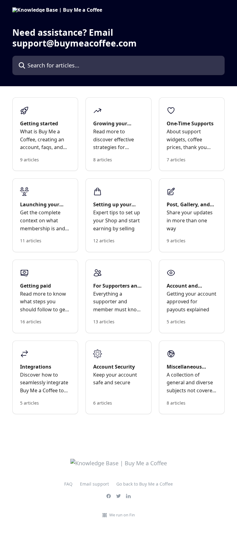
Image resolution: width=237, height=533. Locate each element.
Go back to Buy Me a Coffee (144, 484)
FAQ (68, 484)
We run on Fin (122, 515)
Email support (94, 484)
